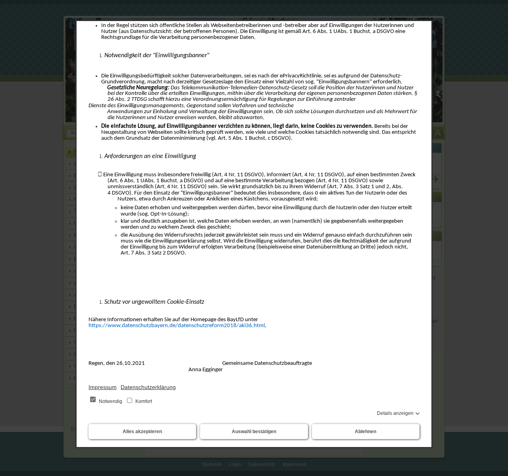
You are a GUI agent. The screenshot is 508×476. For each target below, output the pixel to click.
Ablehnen (365, 431)
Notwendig (110, 401)
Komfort (143, 401)
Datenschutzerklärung (148, 387)
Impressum (103, 387)
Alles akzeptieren (142, 431)
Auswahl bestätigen (254, 431)
